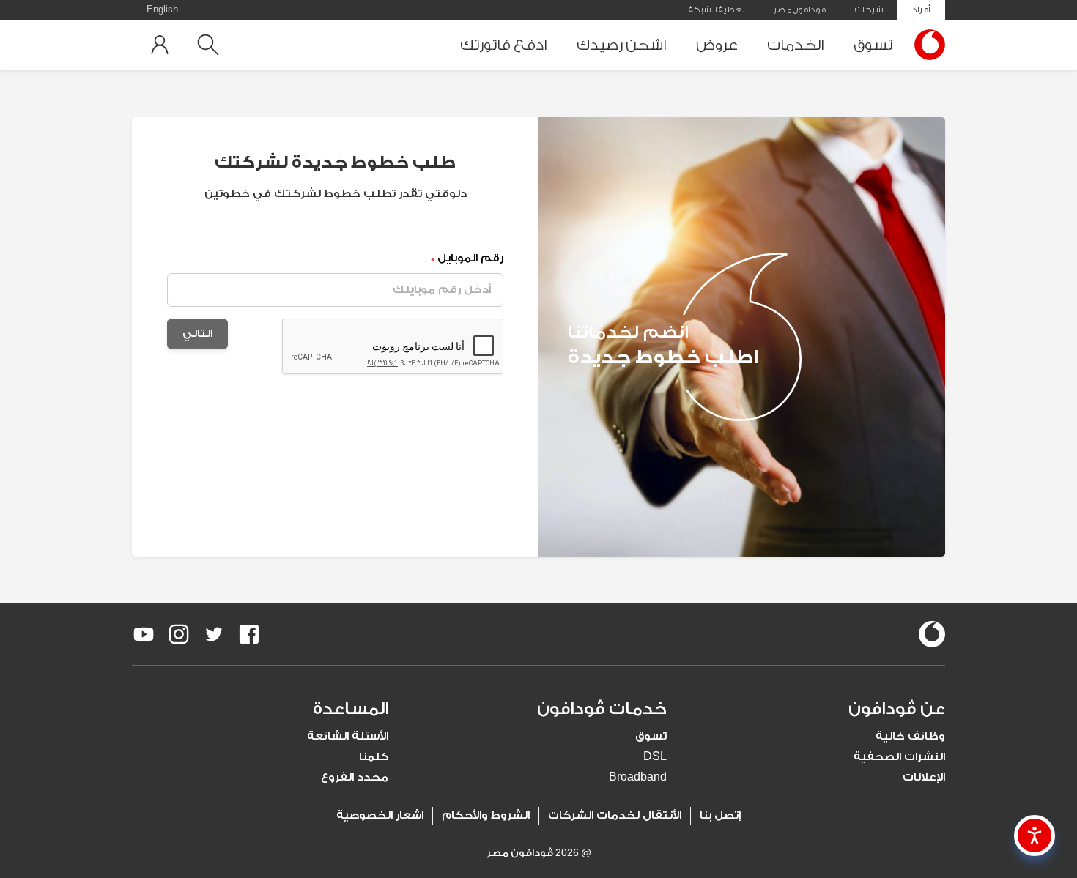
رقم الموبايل (467, 258)
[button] (817, 709)
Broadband (638, 777)
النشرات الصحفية (899, 757)
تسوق (873, 45)
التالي (197, 333)
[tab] (817, 709)
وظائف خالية (910, 736)
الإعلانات (924, 777)
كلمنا (373, 757)
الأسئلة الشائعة (347, 736)
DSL (655, 757)
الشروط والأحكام (486, 815)
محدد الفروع (354, 777)
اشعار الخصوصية (379, 815)
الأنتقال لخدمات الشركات (614, 815)
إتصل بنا (720, 815)
